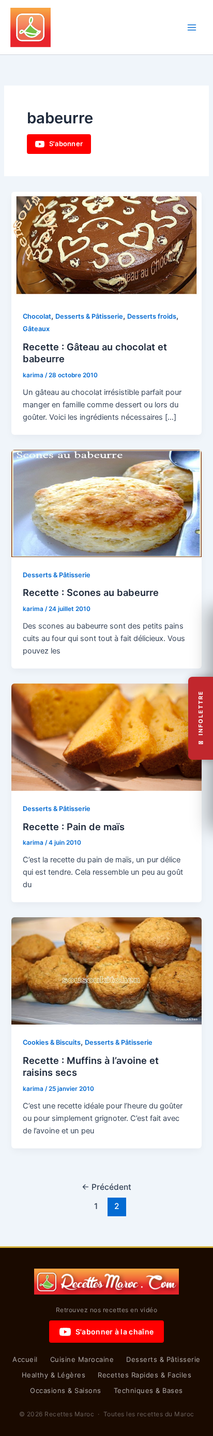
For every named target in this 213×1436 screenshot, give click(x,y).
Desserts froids (151, 316)
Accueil (25, 1359)
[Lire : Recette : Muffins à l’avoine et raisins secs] (106, 970)
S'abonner (66, 143)
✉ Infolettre (200, 718)
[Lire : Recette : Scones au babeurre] (106, 503)
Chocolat (37, 316)
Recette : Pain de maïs (74, 826)
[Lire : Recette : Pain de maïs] (106, 737)
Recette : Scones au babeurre (91, 592)
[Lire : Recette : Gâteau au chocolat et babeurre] (106, 244)
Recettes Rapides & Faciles (144, 1375)
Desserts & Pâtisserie (89, 316)
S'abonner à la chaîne (114, 1331)
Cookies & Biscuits (52, 1042)
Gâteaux (36, 329)
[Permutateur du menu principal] (192, 27)
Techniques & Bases (148, 1390)
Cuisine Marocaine (82, 1359)
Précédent (106, 1187)
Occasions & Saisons (65, 1390)
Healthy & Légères (54, 1375)
